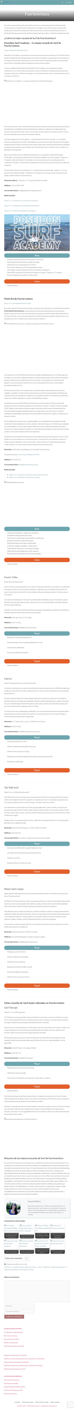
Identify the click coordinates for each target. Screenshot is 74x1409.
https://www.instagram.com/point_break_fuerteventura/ (28, 475)
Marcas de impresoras (11, 1380)
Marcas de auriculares (11, 1339)
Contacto (17, 1402)
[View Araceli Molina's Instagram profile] (24, 1205)
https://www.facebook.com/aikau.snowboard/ (24, 477)
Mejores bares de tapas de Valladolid (16, 1362)
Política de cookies (27, 1402)
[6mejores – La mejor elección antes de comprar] (7, 2)
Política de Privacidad (41, 1402)
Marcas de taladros (10, 1394)
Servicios (24, 1264)
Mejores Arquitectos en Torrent (15, 1369)
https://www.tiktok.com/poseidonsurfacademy (20, 211)
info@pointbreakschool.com (28, 465)
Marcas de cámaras (10, 1336)
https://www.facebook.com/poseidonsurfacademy (21, 201)
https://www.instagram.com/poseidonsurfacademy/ (22, 206)
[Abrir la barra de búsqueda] (62, 2)
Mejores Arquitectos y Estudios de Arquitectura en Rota (23, 1365)
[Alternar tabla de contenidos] (25, 1258)
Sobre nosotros (55, 1402)
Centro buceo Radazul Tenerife (28, 455)
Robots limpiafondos (11, 1343)
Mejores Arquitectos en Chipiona (15, 1355)
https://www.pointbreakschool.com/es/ (17, 303)
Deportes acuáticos (13, 1264)
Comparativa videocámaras (13, 1332)
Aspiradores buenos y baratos (14, 1346)
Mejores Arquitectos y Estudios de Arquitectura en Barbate (24, 1359)
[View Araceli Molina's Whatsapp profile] (24, 1210)
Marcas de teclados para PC (13, 1390)
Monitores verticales (11, 1383)
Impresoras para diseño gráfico (14, 1387)
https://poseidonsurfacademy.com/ (16, 50)
